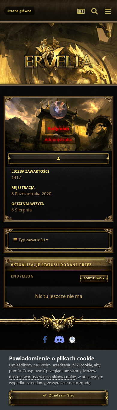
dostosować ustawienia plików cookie (42, 376)
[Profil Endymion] (58, 158)
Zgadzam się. (60, 395)
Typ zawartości (31, 239)
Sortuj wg (93, 278)
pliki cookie (82, 365)
